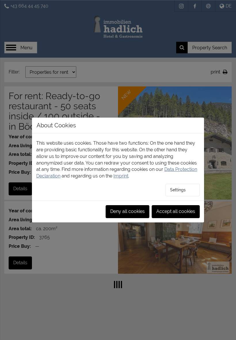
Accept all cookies (175, 211)
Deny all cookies (127, 211)
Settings (178, 190)
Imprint (120, 176)
